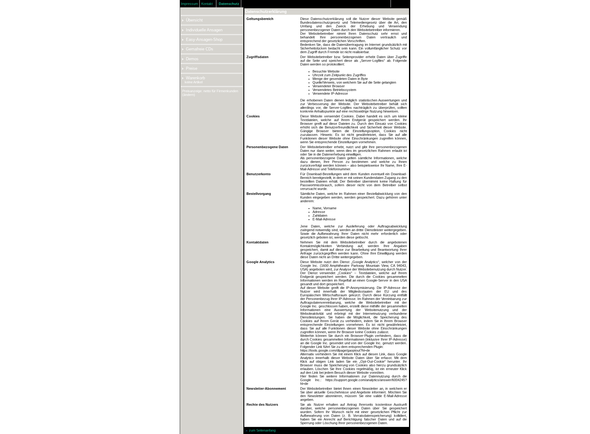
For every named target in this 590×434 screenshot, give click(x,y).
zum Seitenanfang (262, 430)
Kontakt (207, 4)
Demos (192, 59)
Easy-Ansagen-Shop (204, 39)
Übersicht (194, 20)
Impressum (189, 4)
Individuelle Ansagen (204, 30)
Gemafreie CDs (199, 49)
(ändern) (188, 95)
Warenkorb (195, 78)
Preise (191, 68)
